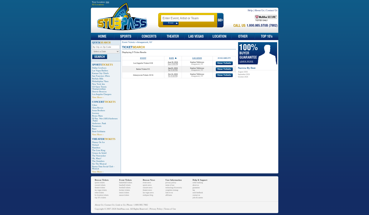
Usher (94, 105)
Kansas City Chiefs (100, 73)
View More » (98, 97)
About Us (259, 10)
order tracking (198, 183)
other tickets (99, 193)
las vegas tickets (101, 190)
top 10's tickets (100, 198)
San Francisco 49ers (101, 76)
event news (147, 183)
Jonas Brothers (98, 110)
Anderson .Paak (99, 123)
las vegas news (148, 193)
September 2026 (244, 74)
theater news (147, 190)
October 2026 (243, 77)
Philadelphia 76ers (100, 81)
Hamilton (96, 148)
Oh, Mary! (96, 158)
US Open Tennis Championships (99, 88)
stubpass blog (148, 195)
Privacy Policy (156, 209)
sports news (147, 185)
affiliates (168, 195)
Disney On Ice (98, 142)
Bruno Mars (97, 116)
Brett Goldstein (98, 131)
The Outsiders (98, 161)
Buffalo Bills (97, 79)
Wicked (95, 145)
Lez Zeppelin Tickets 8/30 (143, 63)
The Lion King (98, 150)
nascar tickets (124, 195)
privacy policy (170, 183)
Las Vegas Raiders (100, 71)
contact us (196, 195)
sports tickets (100, 183)
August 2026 (243, 72)
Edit (107, 2)
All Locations (98, 4)
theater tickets (100, 188)
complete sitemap (171, 190)
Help (250, 10)
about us (196, 185)
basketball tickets (125, 183)
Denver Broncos (99, 92)
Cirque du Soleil (99, 153)
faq (194, 190)
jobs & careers (198, 198)
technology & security (173, 188)
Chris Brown (97, 108)
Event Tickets (128, 42)
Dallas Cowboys (99, 68)
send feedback (198, 193)
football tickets (124, 188)
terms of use (169, 185)
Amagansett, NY (144, 42)
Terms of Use (170, 209)
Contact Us (271, 10)
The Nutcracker (99, 156)
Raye (94, 129)
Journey (95, 113)
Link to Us (120, 205)
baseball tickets (125, 185)
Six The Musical (99, 164)
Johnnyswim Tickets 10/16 (143, 75)
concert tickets (100, 185)
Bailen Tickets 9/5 (143, 69)
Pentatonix (96, 126)
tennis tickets (124, 193)
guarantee (196, 188)
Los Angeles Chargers (101, 94)
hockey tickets (124, 190)
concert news (147, 188)
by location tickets (102, 195)
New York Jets (98, 84)
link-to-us (169, 193)
